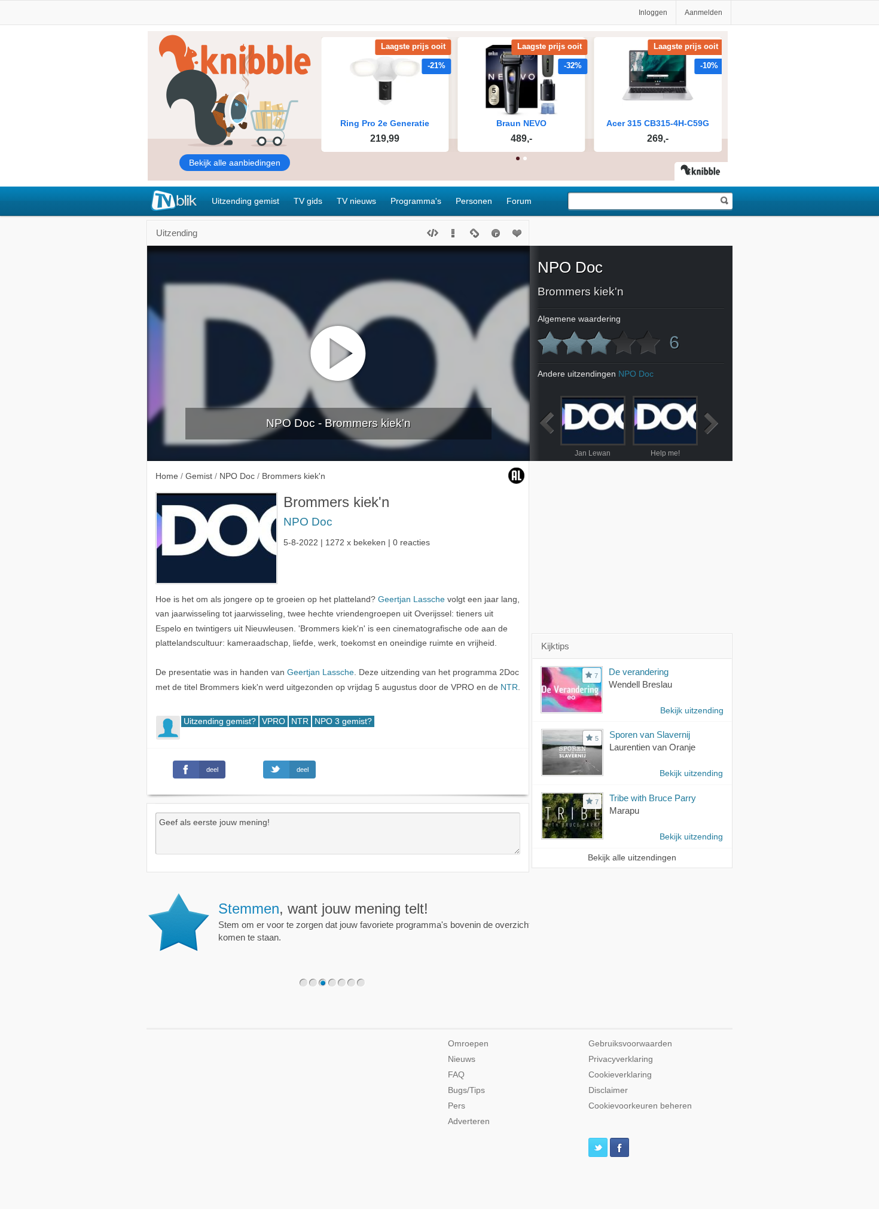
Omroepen (468, 1043)
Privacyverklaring (620, 1059)
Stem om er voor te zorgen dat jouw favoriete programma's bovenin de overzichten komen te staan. (379, 921)
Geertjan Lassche (411, 599)
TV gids (308, 201)
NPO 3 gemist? (343, 721)
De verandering (639, 672)
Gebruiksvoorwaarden (630, 1043)
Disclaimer (608, 1090)
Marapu (624, 810)
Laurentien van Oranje (652, 747)
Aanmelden (703, 12)
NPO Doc (307, 521)
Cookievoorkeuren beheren (640, 1105)
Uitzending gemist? (220, 721)
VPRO (273, 721)
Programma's (415, 201)
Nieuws (461, 1059)
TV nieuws (356, 201)
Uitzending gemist (245, 201)
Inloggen (653, 12)
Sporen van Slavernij (649, 734)
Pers (456, 1105)
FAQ (456, 1074)
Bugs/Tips (466, 1090)
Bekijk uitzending (692, 710)
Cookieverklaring (620, 1074)
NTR (509, 687)
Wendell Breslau (640, 684)
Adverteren (469, 1121)
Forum (519, 201)
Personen (474, 201)
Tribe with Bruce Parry (652, 798)
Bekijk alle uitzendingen (632, 857)
